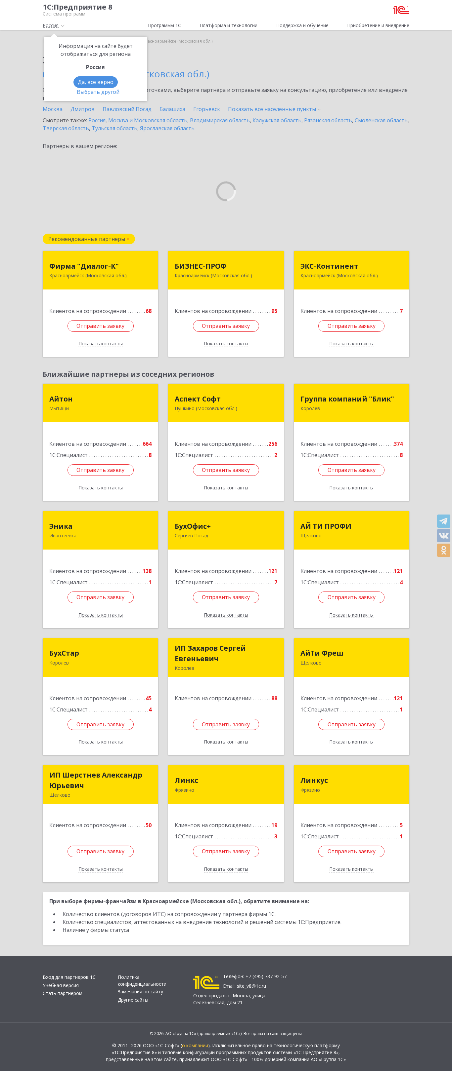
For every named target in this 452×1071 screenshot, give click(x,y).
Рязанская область (328, 120)
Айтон (61, 398)
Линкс (186, 780)
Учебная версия (61, 985)
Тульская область (114, 128)
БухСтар (64, 653)
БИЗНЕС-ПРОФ (200, 266)
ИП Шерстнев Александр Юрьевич (95, 780)
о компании (195, 1045)
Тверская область (66, 128)
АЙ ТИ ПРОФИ (325, 526)
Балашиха (172, 109)
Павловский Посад (127, 109)
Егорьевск (206, 109)
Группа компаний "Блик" (347, 398)
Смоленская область (381, 120)
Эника (60, 526)
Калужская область (276, 120)
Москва (53, 109)
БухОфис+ (193, 526)
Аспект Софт (198, 398)
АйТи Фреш (321, 653)
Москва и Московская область (147, 120)
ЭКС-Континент (329, 266)
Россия (97, 120)
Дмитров (82, 109)
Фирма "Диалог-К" (84, 266)
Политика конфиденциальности (142, 980)
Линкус (314, 780)
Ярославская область (167, 128)
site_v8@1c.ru (251, 986)
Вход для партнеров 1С (69, 977)
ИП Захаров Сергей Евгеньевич (210, 653)
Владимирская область (220, 120)
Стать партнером (62, 993)
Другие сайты (133, 1000)
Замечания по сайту (140, 991)
